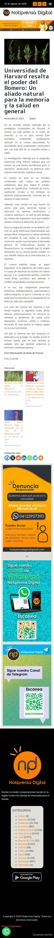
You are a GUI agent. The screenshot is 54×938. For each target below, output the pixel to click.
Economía (23, 826)
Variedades (24, 865)
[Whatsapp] (29, 457)
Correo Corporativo (11, 926)
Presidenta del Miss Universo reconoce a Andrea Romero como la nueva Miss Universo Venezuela (35, 389)
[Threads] (44, 4)
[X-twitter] (40, 4)
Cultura (21, 816)
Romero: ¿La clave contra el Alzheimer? (13, 386)
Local (21, 837)
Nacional (22, 844)
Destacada (23, 823)
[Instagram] (35, 4)
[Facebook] (7, 457)
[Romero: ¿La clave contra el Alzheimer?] (13, 376)
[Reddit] (18, 457)
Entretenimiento (26, 830)
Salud (32, 118)
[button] (50, 3)
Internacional (24, 833)
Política (22, 851)
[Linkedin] (23, 457)
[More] (40, 457)
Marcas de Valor (26, 840)
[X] (12, 457)
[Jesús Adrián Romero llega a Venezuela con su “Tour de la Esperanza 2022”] (13, 415)
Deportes (22, 819)
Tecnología (23, 861)
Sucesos (22, 858)
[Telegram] (35, 457)
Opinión (22, 847)
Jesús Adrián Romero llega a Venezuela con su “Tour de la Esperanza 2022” (13, 428)
